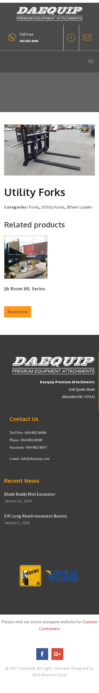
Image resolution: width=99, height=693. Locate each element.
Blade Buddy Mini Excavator (29, 494)
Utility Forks (53, 207)
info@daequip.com (35, 459)
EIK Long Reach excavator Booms (35, 516)
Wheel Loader (79, 207)
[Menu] (90, 62)
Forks (34, 207)
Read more (17, 311)
